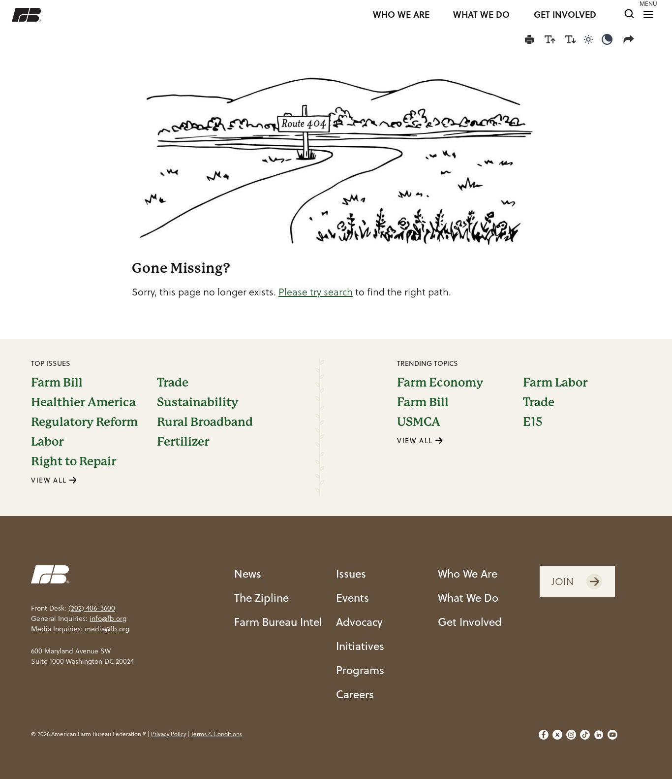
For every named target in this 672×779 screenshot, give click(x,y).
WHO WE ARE (401, 15)
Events (352, 597)
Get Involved (470, 621)
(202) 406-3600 (91, 608)
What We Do (468, 597)
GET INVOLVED (565, 15)
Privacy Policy (168, 734)
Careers (355, 694)
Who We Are (467, 573)
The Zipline (261, 597)
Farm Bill (57, 383)
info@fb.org (108, 618)
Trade (172, 383)
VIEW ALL (50, 480)
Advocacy (359, 621)
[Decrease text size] (570, 39)
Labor (47, 442)
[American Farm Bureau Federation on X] (557, 735)
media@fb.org (107, 629)
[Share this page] (630, 39)
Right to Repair (73, 461)
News (247, 573)
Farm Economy (440, 383)
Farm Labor (555, 383)
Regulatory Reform (84, 422)
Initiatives (360, 645)
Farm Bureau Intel (278, 621)
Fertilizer (183, 442)
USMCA (418, 422)
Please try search (315, 292)
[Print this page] (529, 39)
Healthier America (83, 402)
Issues (351, 573)
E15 (533, 422)
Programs (360, 670)
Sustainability (197, 402)
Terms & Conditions (216, 734)
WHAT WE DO (481, 15)
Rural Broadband (205, 422)
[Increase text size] (550, 39)
